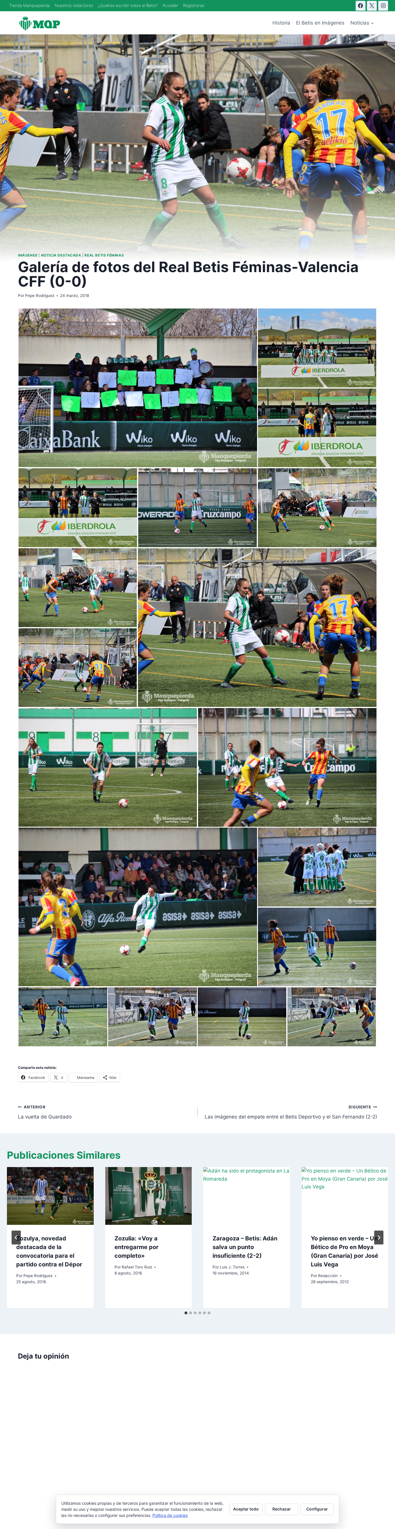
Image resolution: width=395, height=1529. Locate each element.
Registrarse (193, 5)
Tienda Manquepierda (29, 5)
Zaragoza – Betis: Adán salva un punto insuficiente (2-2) (245, 1247)
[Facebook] (361, 6)
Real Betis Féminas (104, 255)
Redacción (328, 1275)
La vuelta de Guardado (45, 1112)
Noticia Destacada (61, 255)
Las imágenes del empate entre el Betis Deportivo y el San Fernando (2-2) (291, 1112)
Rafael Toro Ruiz (137, 1267)
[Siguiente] (378, 1237)
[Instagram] (383, 6)
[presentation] (50, 1196)
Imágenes (28, 255)
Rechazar (281, 1508)
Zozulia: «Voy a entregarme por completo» (136, 1247)
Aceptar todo (246, 1508)
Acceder (170, 5)
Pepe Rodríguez (39, 295)
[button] (137, 388)
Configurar (317, 1508)
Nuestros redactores (74, 5)
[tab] (185, 1312)
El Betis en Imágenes (320, 23)
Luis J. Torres (232, 1267)
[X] (372, 6)
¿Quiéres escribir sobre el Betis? (128, 5)
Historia (281, 23)
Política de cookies (170, 1515)
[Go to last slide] (16, 1237)
